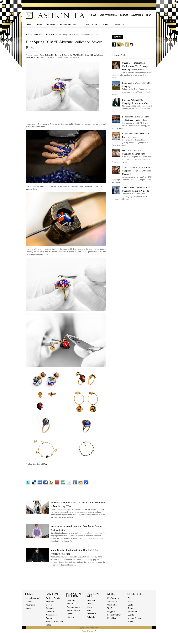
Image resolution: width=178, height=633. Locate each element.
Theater (131, 608)
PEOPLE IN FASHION (69, 24)
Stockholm (91, 614)
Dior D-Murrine (64, 55)
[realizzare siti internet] (89, 632)
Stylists (69, 614)
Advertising (137, 15)
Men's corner (113, 598)
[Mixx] (57, 484)
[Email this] (69, 484)
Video (28, 608)
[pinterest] (127, 46)
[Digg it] (39, 484)
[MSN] (80, 484)
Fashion (52, 593)
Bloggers (111, 611)
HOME (29, 24)
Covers (49, 605)
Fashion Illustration (54, 621)
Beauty (49, 618)
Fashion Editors (73, 610)
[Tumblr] (74, 484)
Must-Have (112, 618)
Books (130, 605)
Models (69, 604)
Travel (130, 621)
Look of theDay (114, 615)
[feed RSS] (123, 46)
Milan (89, 607)
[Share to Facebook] (45, 484)
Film (130, 598)
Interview (70, 617)
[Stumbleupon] (63, 484)
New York (91, 600)
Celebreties (112, 605)
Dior (56, 55)
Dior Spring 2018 (87, 55)
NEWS (39, 24)
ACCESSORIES (49, 35)
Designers (70, 600)
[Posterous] (51, 484)
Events (131, 615)
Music (130, 601)
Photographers (73, 607)
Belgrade (91, 617)
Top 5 (109, 608)
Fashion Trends (53, 598)
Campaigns (51, 608)
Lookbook (50, 611)
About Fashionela (108, 15)
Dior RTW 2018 (75, 55)
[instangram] (131, 46)
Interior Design (134, 618)
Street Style (112, 601)
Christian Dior (49, 55)
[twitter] (119, 46)
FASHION (51, 24)
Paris (89, 610)
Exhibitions (132, 611)
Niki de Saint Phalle (37, 57)
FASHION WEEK (90, 24)
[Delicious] (34, 484)
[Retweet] (28, 484)
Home (93, 15)
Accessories (51, 615)
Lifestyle (134, 593)
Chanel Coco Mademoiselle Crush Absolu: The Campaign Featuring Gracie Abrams (135, 66)
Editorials (50, 601)
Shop (148, 15)
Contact (124, 15)
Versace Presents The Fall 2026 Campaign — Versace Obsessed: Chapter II (136, 170)
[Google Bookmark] (86, 484)
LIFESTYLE (119, 24)
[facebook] (114, 46)
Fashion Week (92, 595)
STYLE (106, 24)
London (90, 604)
